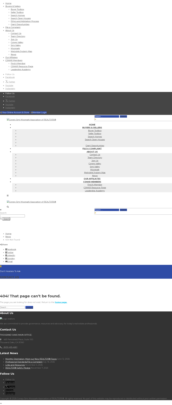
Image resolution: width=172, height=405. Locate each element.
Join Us (14, 39)
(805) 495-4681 (9, 347)
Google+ (11, 258)
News (13, 54)
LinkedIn (11, 255)
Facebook (10, 77)
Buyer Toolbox (17, 9)
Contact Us (16, 33)
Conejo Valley (17, 42)
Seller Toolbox (17, 12)
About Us (9, 30)
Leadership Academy (21, 69)
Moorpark (15, 48)
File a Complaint (12, 27)
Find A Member (18, 63)
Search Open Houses (21, 18)
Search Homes (18, 15)
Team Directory (18, 36)
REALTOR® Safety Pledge (17, 368)
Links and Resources (15, 365)
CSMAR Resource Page (22, 66)
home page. (61, 302)
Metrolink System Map (21, 51)
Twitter (11, 82)
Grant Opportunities (20, 24)
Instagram (10, 88)
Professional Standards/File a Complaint (23, 362)
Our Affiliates (11, 57)
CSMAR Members (13, 60)
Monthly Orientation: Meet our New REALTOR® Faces (31, 359)
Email (9, 261)
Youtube (9, 85)
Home (8, 3)
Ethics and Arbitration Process (25, 21)
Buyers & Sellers (12, 6)
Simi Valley (16, 45)
